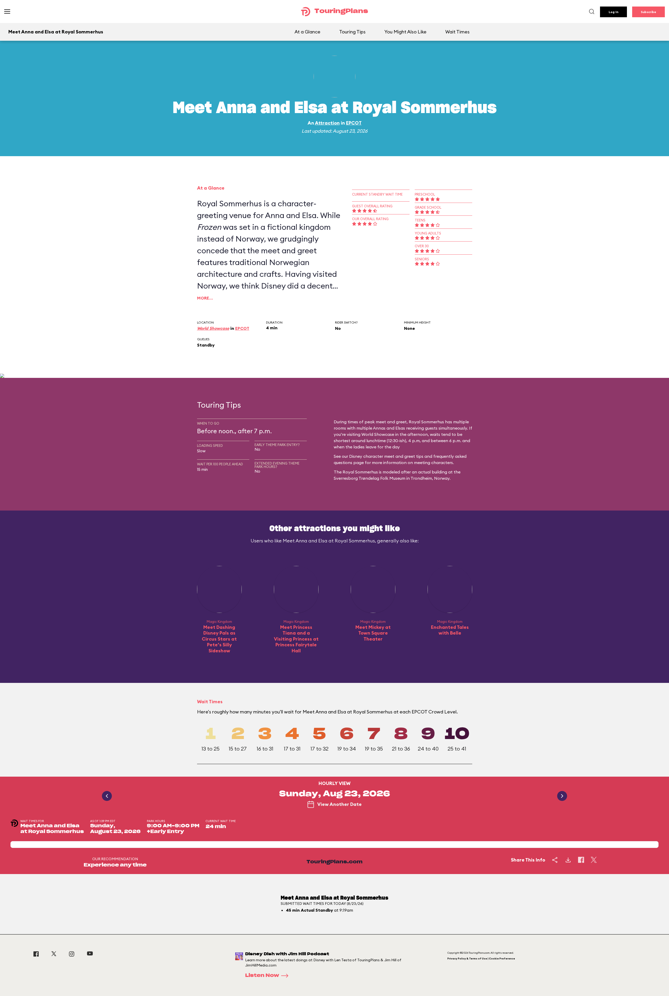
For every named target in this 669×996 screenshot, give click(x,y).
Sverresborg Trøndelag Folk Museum (369, 478)
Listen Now (262, 975)
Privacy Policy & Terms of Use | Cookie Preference (481, 958)
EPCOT (354, 123)
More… (205, 298)
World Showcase (213, 328)
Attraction (327, 123)
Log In (613, 12)
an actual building (429, 471)
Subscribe (648, 12)
